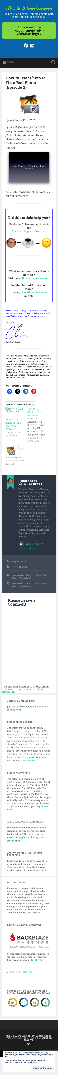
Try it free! (37, 959)
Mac (24, 566)
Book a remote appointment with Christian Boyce (29, 30)
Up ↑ (29, 1043)
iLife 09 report (13, 457)
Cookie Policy (29, 1062)
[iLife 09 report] (14, 450)
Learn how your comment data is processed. (22, 690)
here (16, 860)
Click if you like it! (19, 972)
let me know (29, 760)
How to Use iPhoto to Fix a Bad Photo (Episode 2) (25, 82)
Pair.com (31, 897)
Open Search (52, 62)
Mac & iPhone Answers (29, 8)
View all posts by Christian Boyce (31, 546)
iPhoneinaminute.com (35, 278)
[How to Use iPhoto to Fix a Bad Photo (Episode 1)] (38, 425)
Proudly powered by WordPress (28, 1036)
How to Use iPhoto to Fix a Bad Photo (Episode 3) (13, 424)
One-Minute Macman (34, 292)
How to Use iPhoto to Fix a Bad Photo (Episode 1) (29, 577)
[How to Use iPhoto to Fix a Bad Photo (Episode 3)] (14, 412)
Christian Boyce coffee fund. (29, 231)
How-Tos (16, 566)
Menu (11, 62)
